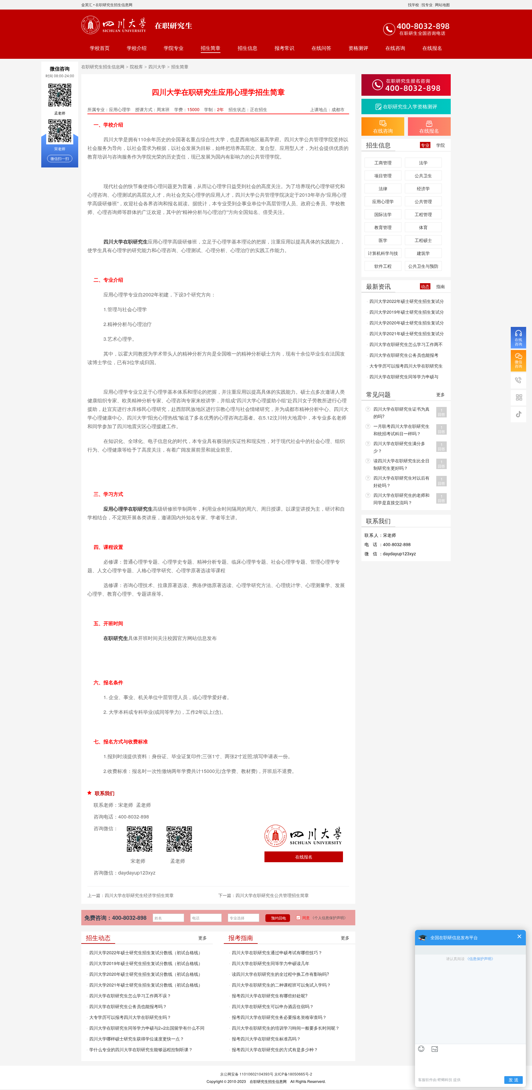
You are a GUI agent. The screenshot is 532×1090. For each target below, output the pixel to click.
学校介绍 (137, 47)
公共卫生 (423, 175)
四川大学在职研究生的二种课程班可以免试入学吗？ (281, 985)
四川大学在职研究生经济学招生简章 (139, 895)
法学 (423, 162)
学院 (440, 145)
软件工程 (383, 266)
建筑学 (423, 253)
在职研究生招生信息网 (113, 4)
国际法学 (383, 214)
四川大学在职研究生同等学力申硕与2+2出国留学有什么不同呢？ (145, 1029)
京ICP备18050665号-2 (293, 1073)
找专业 (427, 4)
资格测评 (358, 47)
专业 (425, 145)
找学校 (413, 4)
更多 (202, 938)
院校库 (136, 66)
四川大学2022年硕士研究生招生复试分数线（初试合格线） (146, 952)
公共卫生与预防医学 (423, 267)
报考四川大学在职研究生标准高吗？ (266, 1039)
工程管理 (423, 214)
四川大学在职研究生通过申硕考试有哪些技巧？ (277, 952)
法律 (383, 188)
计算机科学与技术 (383, 254)
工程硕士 (423, 240)
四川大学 (157, 66)
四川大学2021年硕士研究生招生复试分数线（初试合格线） (146, 985)
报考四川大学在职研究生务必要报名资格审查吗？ (279, 1017)
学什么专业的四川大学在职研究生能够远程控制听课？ (141, 1049)
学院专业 (173, 47)
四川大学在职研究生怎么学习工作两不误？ (130, 995)
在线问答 (321, 47)
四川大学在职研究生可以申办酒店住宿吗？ (273, 1006)
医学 (383, 240)
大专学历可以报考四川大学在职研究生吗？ (130, 1017)
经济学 (423, 188)
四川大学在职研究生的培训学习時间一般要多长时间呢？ (286, 1028)
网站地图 (442, 4)
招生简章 (210, 47)
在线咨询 (395, 47)
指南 (440, 286)
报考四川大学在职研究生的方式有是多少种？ (275, 1049)
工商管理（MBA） (383, 163)
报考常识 (284, 47)
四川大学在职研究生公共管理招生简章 (272, 895)
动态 (425, 286)
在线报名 (432, 47)
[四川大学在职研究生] (114, 25)
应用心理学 (383, 201)
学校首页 (100, 47)
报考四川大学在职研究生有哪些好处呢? (270, 995)
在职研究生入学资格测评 (410, 106)
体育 (423, 227)
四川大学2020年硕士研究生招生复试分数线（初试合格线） (146, 974)
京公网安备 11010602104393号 (246, 1073)
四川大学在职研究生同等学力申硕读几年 (270, 963)
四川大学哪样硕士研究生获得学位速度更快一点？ (136, 1039)
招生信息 (247, 47)
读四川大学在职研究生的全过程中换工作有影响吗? (280, 974)
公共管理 (423, 201)
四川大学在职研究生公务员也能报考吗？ (128, 1006)
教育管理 (383, 227)
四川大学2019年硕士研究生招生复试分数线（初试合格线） (146, 963)
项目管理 (383, 175)
